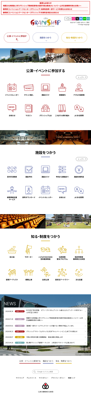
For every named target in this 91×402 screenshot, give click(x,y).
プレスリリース (31, 378)
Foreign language (84, 24)
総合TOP (73, 22)
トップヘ (81, 77)
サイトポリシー (43, 378)
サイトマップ (20, 378)
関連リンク (71, 378)
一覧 (84, 304)
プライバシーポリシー (58, 378)
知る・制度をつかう (64, 361)
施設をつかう (48, 361)
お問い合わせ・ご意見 (83, 22)
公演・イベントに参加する (30, 361)
